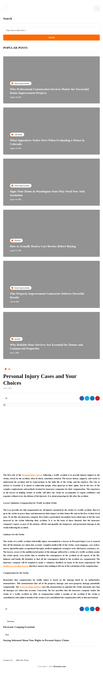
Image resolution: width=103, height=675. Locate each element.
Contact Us (7, 660)
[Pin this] (97, 398)
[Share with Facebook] (82, 398)
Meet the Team (22, 660)
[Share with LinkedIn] (92, 398)
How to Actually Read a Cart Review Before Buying (43, 246)
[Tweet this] (87, 398)
